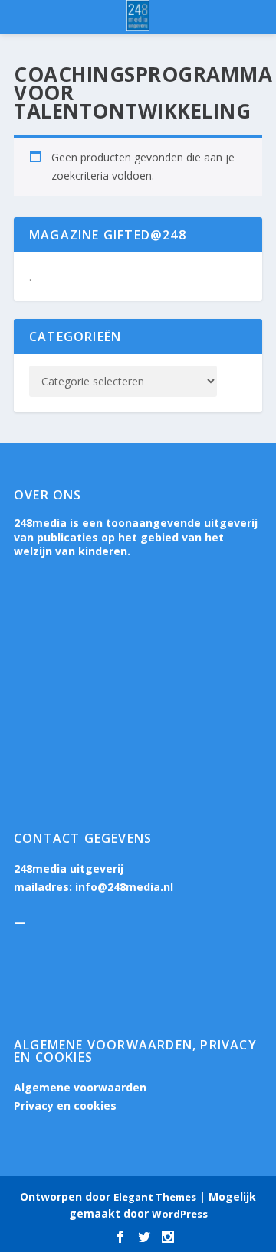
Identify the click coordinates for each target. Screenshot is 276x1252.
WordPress (180, 1214)
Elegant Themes (154, 1197)
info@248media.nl (124, 887)
